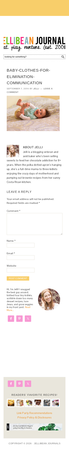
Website (11, 265)
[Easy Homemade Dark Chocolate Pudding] (55, 403)
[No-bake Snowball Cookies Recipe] (47, 403)
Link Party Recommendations (34, 413)
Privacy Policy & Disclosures (34, 417)
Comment (13, 210)
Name (11, 240)
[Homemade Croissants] (11, 403)
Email (11, 253)
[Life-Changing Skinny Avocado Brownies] (29, 403)
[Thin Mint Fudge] (37, 403)
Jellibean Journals (34, 33)
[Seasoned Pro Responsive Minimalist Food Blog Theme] (34, 429)
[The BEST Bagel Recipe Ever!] (20, 403)
